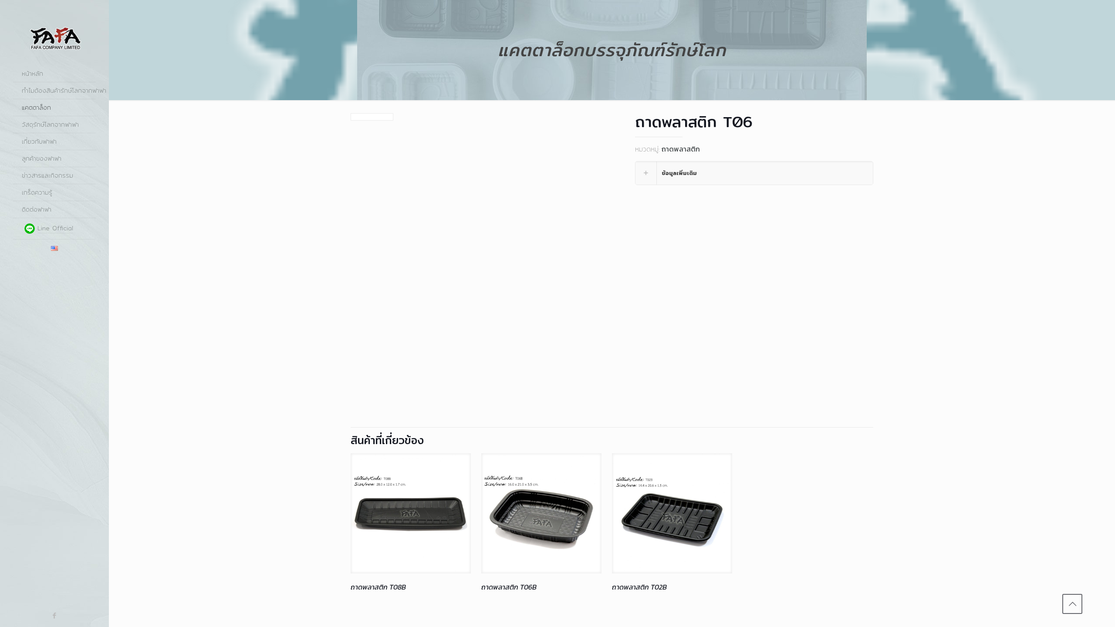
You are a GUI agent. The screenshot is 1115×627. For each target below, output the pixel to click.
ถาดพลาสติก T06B (509, 587)
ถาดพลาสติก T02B (639, 587)
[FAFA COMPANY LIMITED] (54, 33)
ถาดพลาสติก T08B (378, 587)
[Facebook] (54, 615)
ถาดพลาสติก (681, 149)
